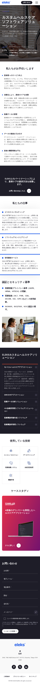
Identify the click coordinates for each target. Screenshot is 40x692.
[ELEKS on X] (20, 667)
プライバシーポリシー (19, 676)
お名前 (7, 571)
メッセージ (8, 612)
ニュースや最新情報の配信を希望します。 (18, 618)
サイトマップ (32, 676)
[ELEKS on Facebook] (14, 667)
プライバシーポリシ (22, 624)
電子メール (8, 579)
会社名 (7, 604)
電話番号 (7, 587)
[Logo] (6, 2)
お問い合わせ (26, 2)
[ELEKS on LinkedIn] (26, 667)
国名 (6, 595)
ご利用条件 (7, 676)
